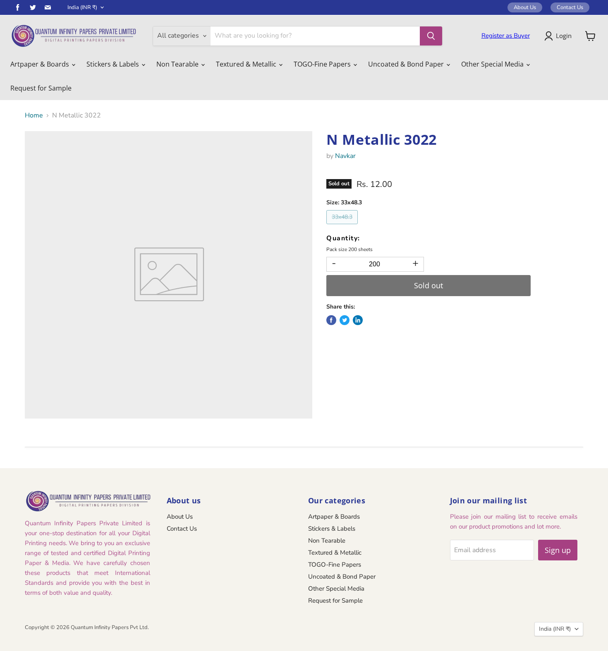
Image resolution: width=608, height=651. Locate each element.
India (82, 7)
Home (34, 115)
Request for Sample (41, 88)
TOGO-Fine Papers (323, 64)
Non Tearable (178, 64)
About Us (525, 7)
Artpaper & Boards (40, 64)
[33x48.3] (343, 226)
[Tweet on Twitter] (344, 320)
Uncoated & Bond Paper (406, 64)
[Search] (431, 35)
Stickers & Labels (113, 64)
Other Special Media (493, 64)
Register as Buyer (505, 35)
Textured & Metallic (247, 64)
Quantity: (343, 238)
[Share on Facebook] (331, 320)
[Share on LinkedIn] (358, 320)
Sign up (558, 550)
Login (564, 35)
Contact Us (570, 7)
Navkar (345, 155)
